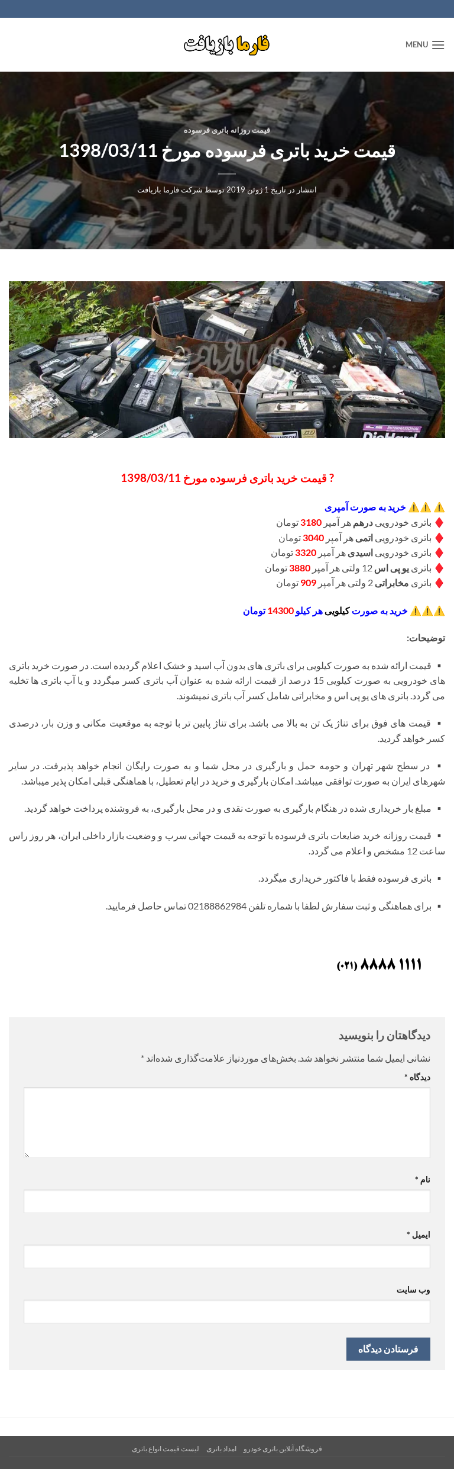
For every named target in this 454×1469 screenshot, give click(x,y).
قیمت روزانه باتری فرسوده (227, 129)
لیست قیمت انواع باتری (165, 1448)
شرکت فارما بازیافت (170, 189)
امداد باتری (221, 1448)
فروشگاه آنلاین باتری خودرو (283, 1448)
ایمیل (418, 1234)
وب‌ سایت (413, 1289)
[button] (425, 44)
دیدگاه (417, 1077)
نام (422, 1179)
